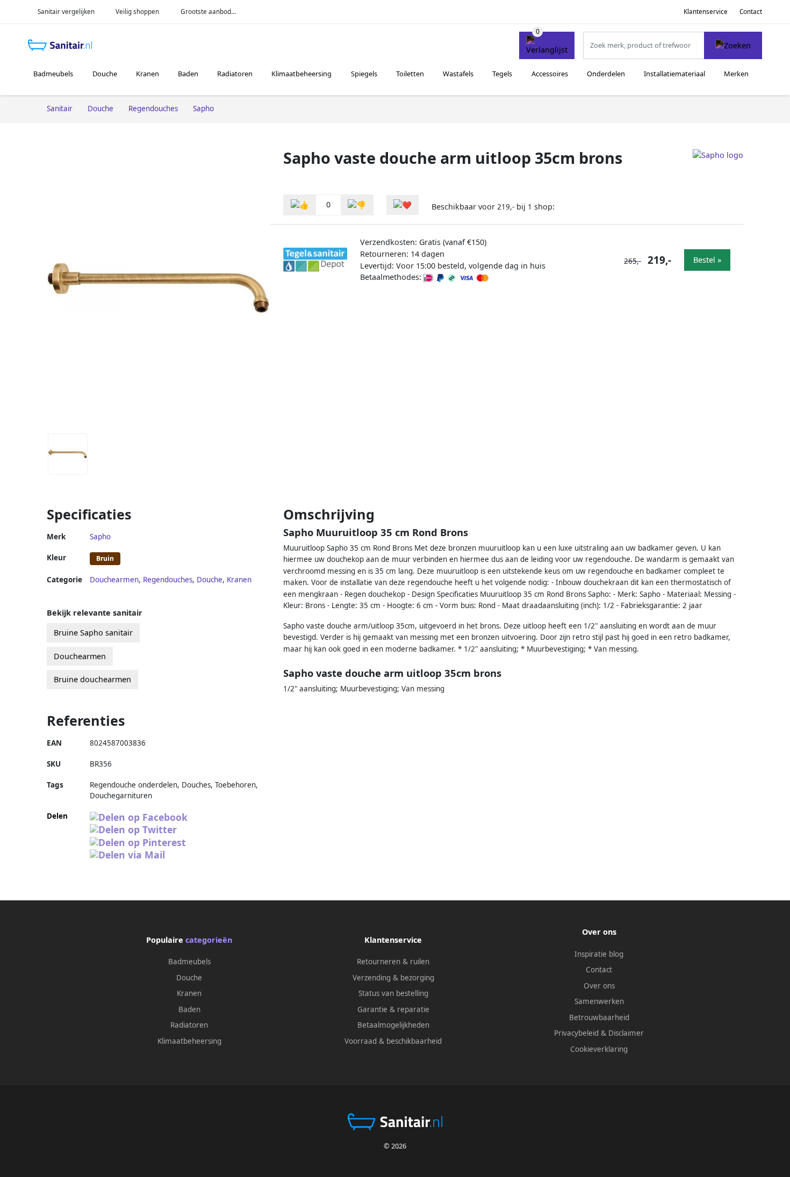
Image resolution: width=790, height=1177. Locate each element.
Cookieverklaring (599, 1049)
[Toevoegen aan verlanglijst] (402, 205)
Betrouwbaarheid (599, 1017)
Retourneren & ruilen (393, 961)
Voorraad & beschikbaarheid (393, 1041)
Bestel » (707, 260)
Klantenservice (706, 12)
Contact (750, 12)
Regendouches (167, 579)
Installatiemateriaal (674, 73)
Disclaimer (626, 1033)
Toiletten (410, 73)
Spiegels (364, 73)
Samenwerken (599, 1001)
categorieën (208, 940)
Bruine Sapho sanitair (93, 632)
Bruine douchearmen (92, 679)
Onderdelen (606, 73)
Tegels (502, 73)
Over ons (599, 986)
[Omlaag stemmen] (357, 205)
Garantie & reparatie (393, 1009)
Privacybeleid (576, 1033)
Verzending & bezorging (393, 978)
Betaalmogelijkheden (393, 1025)
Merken (736, 73)
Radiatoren (235, 73)
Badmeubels (53, 73)
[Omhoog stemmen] (300, 205)
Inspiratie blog (598, 954)
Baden (188, 73)
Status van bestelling (393, 993)
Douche (104, 73)
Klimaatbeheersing (301, 73)
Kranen (147, 73)
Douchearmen (114, 579)
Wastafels (458, 73)
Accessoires (550, 73)
